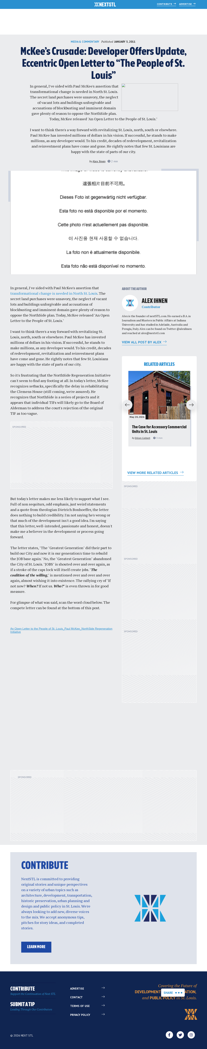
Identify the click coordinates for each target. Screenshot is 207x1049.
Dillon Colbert (142, 437)
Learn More (36, 947)
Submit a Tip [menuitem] (31, 1006)
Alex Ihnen (99, 161)
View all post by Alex (142, 342)
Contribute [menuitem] (33, 991)
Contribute (165, 3)
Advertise (185, 3)
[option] (159, 409)
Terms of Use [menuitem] (80, 1006)
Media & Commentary (85, 41)
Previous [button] (125, 405)
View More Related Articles (153, 472)
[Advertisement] (61, 457)
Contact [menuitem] (76, 997)
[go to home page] (105, 4)
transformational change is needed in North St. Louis (73, 91)
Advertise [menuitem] (77, 988)
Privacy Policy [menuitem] (80, 1015)
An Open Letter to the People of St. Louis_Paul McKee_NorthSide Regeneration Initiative (61, 630)
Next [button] (193, 405)
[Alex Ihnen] (130, 303)
